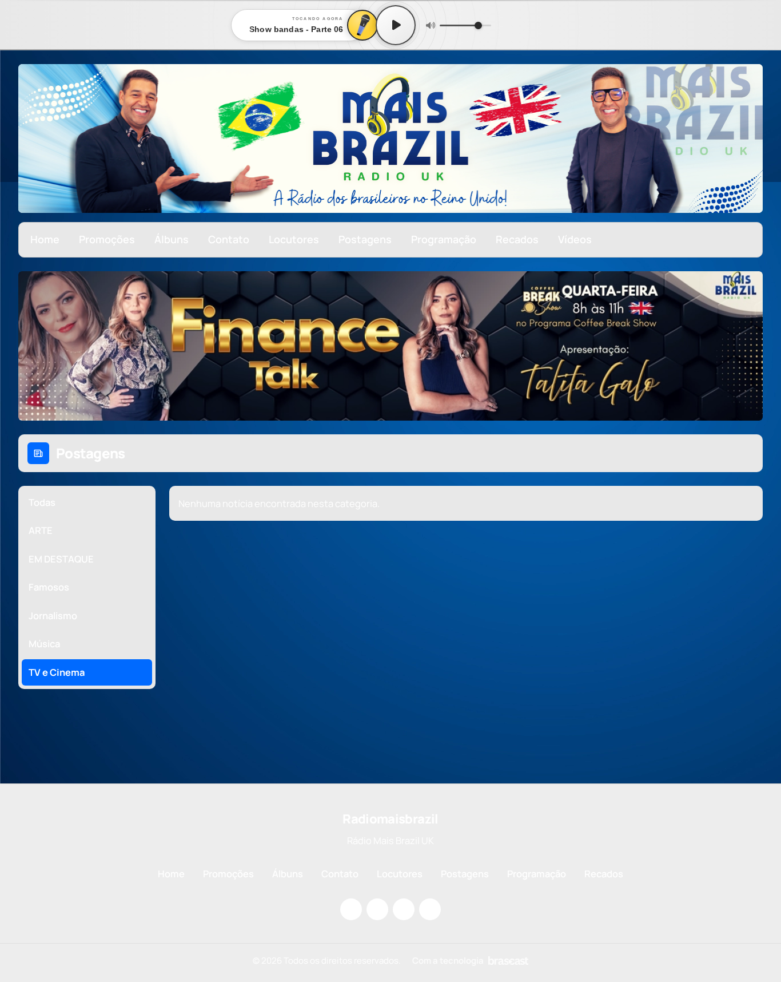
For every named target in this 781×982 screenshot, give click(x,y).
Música (44, 643)
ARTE (41, 530)
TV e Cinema (57, 672)
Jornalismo (53, 615)
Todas (42, 502)
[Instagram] (351, 909)
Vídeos (575, 239)
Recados (517, 239)
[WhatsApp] (430, 909)
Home (44, 239)
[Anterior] (35, 346)
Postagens (365, 239)
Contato (228, 239)
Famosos (49, 586)
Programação (443, 239)
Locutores (294, 239)
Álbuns (171, 239)
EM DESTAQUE (61, 558)
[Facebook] (377, 909)
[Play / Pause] (396, 25)
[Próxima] (746, 346)
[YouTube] (404, 909)
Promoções (107, 239)
